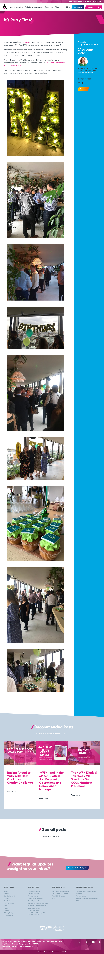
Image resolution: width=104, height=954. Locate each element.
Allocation (79, 893)
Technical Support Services (37, 905)
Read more (11, 792)
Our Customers (9, 903)
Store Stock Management (60, 891)
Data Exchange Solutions (60, 893)
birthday (25, 42)
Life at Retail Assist (90, 45)
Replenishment (81, 896)
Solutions (29, 7)
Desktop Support (33, 893)
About (12, 7)
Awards (6, 893)
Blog (57, 7)
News (6, 908)
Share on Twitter (79, 83)
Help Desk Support (34, 891)
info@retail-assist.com (77, 2)
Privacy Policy (8, 913)
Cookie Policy (8, 915)
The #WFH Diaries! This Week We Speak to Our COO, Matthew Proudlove (84, 779)
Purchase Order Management (86, 891)
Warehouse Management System (87, 898)
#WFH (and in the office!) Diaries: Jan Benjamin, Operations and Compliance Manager (51, 781)
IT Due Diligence (33, 910)
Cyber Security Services (36, 898)
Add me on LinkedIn (86, 73)
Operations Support (34, 908)
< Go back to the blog (52, 836)
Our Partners (8, 901)
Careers (6, 898)
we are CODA (61, 952)
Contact (6, 910)
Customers (38, 7)
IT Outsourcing (33, 896)
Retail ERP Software (58, 896)
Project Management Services (38, 903)
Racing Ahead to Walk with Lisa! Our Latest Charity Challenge (20, 777)
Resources (49, 7)
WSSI (53, 898)
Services (19, 7)
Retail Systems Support (35, 901)
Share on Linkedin (83, 83)
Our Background (9, 896)
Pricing (78, 901)
